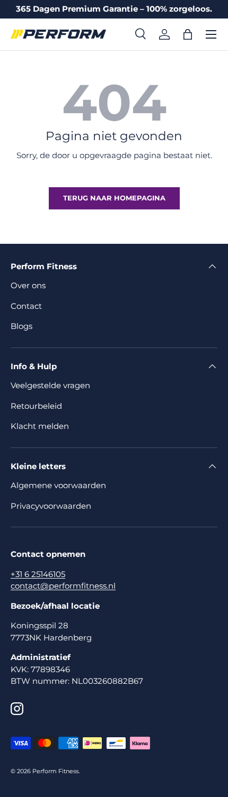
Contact (26, 306)
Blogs (21, 326)
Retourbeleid (36, 406)
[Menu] (211, 34)
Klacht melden (40, 426)
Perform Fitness (55, 771)
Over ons (28, 285)
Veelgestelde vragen (50, 385)
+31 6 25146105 (38, 574)
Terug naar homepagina (114, 198)
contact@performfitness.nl (63, 586)
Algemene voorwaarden (58, 485)
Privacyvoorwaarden (51, 506)
